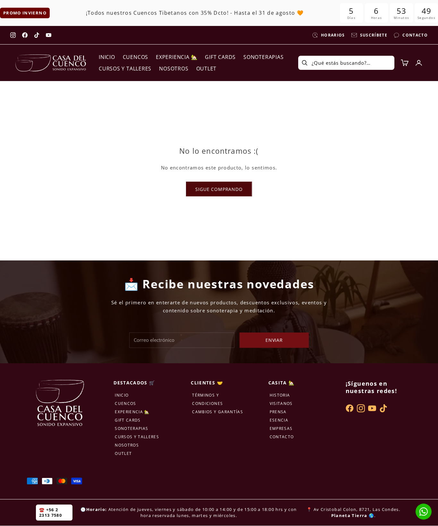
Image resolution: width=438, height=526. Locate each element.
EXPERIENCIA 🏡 (176, 57)
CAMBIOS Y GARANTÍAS (217, 412)
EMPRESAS (281, 428)
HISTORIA (280, 395)
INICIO (107, 57)
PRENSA (278, 412)
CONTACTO (282, 437)
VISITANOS (281, 403)
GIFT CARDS (220, 57)
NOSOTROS (173, 68)
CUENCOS (135, 57)
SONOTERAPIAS (263, 57)
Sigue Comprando (219, 189)
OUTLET (206, 68)
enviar (274, 340)
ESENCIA (279, 420)
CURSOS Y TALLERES (125, 68)
